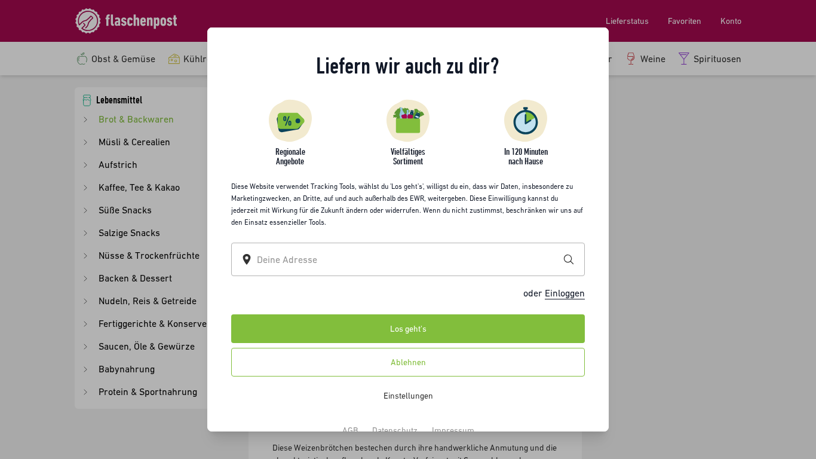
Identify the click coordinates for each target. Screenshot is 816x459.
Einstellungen (408, 395)
